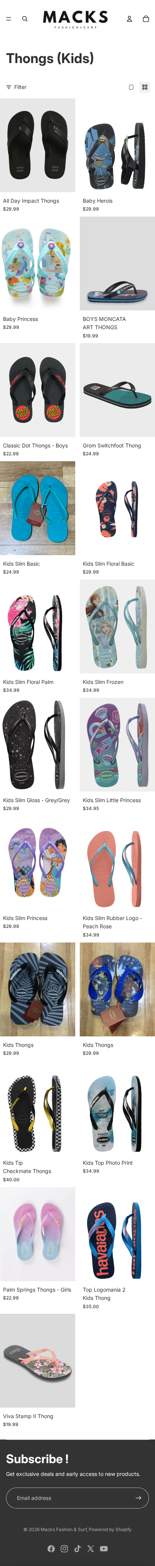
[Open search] (25, 19)
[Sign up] (138, 1498)
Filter (20, 87)
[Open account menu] (129, 19)
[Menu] (8, 18)
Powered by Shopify (110, 1529)
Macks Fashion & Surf (64, 1529)
